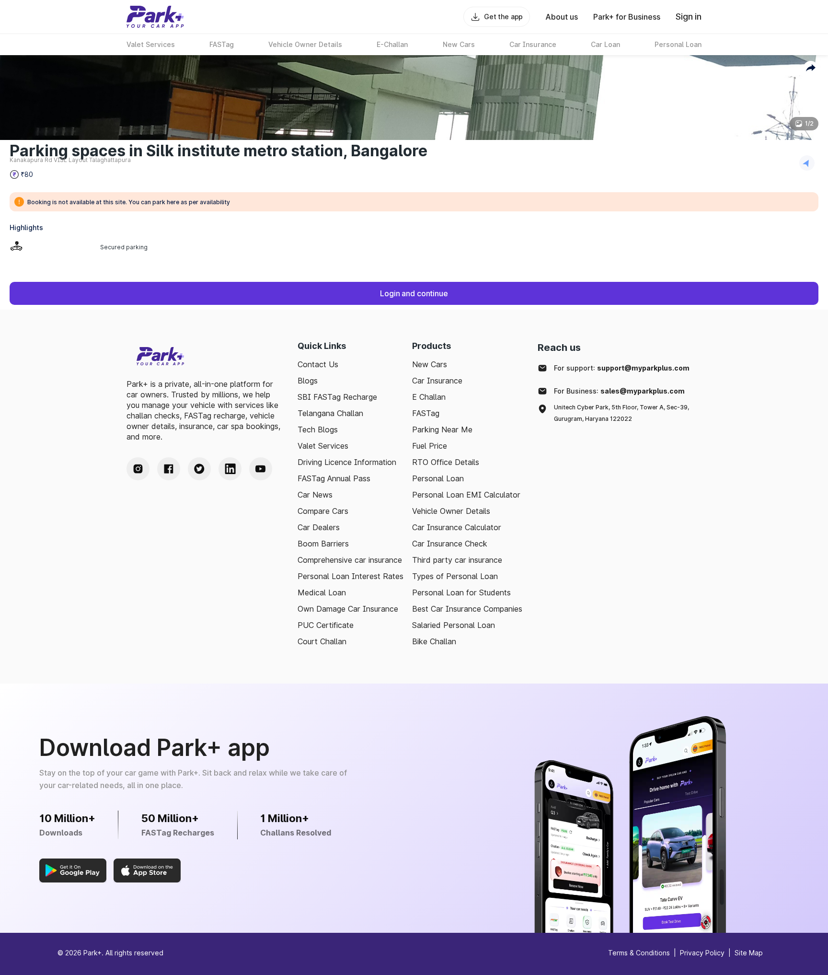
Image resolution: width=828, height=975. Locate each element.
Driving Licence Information (347, 462)
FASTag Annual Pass (334, 478)
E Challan (429, 397)
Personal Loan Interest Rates (350, 576)
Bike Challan (434, 641)
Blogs (308, 380)
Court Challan (322, 641)
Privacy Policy (702, 953)
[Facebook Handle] (168, 468)
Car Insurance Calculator (456, 527)
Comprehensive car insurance (350, 560)
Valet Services (323, 446)
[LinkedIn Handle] (230, 468)
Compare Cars (323, 511)
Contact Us (318, 364)
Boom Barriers (323, 543)
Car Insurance (437, 380)
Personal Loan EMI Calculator (466, 494)
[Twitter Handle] (199, 468)
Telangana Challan (330, 413)
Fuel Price (429, 446)
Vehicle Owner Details (451, 511)
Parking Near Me (442, 429)
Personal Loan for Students (461, 592)
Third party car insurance (457, 560)
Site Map (749, 953)
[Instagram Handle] (138, 468)
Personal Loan (438, 478)
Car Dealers (319, 527)
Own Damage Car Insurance (348, 609)
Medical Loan (322, 592)
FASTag (425, 413)
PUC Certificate (326, 625)
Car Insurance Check (449, 543)
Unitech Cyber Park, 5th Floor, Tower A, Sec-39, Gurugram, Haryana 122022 (621, 413)
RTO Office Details (445, 462)
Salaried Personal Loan (453, 625)
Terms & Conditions (639, 953)
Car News (315, 494)
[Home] (155, 17)
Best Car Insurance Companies (467, 609)
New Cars (429, 364)
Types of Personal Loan (455, 576)
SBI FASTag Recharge (337, 397)
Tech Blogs (318, 429)
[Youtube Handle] (260, 468)
